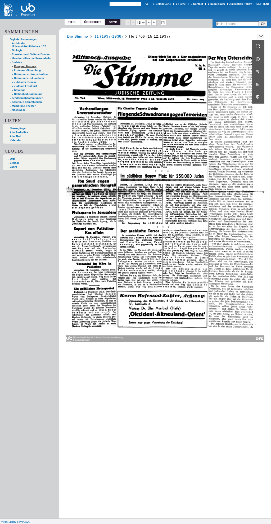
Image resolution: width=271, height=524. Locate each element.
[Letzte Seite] (154, 22)
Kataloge (19, 89)
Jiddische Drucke (25, 82)
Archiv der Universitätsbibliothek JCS (29, 45)
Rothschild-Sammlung (28, 93)
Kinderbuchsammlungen (27, 97)
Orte (12, 158)
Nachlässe (19, 109)
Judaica (17, 62)
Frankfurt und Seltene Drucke (31, 54)
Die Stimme (77, 36)
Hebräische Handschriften (31, 74)
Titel (72, 22)
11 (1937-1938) (108, 36)
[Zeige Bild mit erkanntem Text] (163, 22)
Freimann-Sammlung (27, 70)
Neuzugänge (18, 128)
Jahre (13, 166)
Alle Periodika (19, 132)
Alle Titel (15, 136)
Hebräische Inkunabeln (29, 78)
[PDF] (258, 84)
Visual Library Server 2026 (15, 521)
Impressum (217, 3)
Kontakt (198, 3)
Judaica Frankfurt (25, 86)
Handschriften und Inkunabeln (31, 58)
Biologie (17, 50)
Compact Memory (25, 66)
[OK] (146, 4)
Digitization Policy (240, 3)
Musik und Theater (24, 105)
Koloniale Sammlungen (27, 101)
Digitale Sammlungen (23, 39)
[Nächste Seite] (149, 22)
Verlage (15, 162)
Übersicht (92, 22)
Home (182, 3)
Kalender (15, 140)
